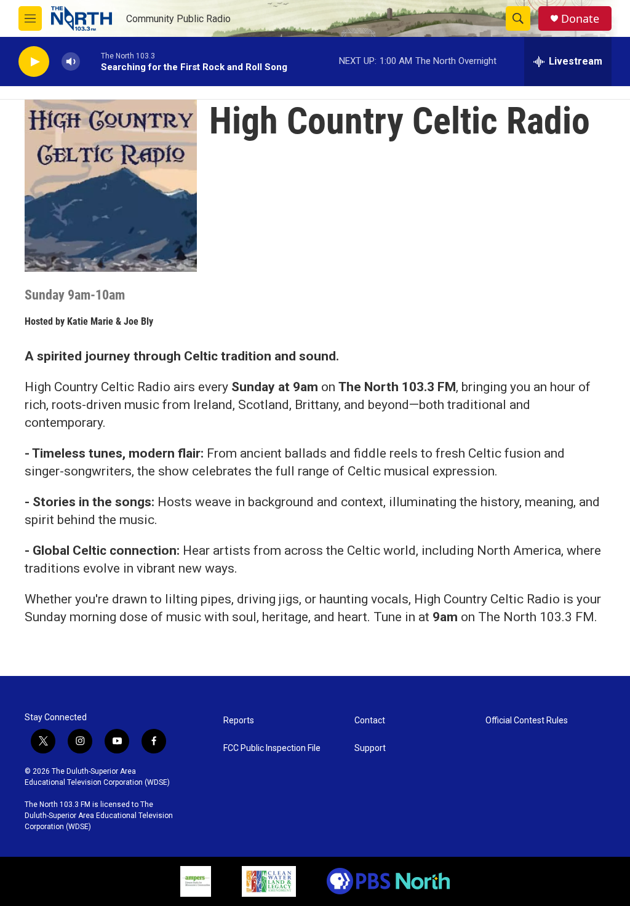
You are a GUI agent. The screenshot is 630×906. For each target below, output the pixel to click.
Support (370, 748)
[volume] (70, 62)
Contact (369, 720)
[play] (34, 62)
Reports (238, 720)
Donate (580, 18)
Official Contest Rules (526, 720)
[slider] (90, 61)
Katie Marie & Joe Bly (110, 321)
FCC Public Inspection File (272, 748)
